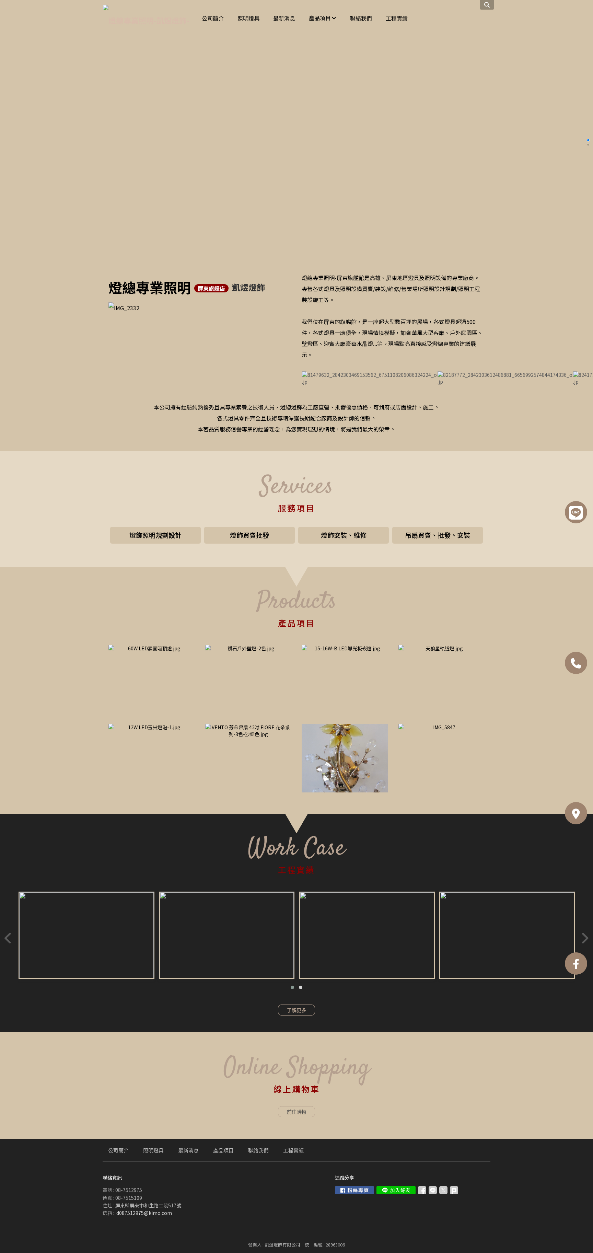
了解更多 (296, 1010)
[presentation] (8, 938)
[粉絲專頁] (576, 963)
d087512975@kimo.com (144, 1212)
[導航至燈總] (576, 813)
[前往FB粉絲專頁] (354, 1190)
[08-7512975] (576, 663)
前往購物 (296, 1112)
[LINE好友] (576, 512)
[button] (292, 987)
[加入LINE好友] (396, 1190)
